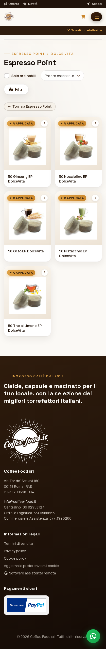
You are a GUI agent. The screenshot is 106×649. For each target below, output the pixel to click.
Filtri (19, 89)
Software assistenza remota (32, 573)
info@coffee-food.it (20, 501)
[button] (96, 16)
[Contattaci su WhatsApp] (93, 636)
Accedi (96, 4)
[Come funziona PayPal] (26, 605)
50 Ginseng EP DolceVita (20, 178)
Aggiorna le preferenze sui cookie (31, 565)
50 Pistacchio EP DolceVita (73, 253)
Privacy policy (15, 550)
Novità (32, 4)
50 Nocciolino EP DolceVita (73, 178)
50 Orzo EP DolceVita (26, 251)
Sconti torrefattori (84, 30)
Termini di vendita (18, 543)
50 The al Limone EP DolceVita (25, 328)
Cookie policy (15, 558)
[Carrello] (83, 16)
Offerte (13, 4)
